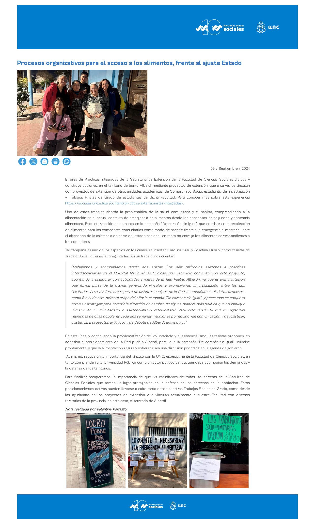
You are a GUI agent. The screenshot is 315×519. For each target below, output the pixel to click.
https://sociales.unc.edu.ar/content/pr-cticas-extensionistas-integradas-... (125, 203)
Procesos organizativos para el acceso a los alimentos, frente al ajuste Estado (129, 63)
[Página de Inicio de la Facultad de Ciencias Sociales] (80, 27)
